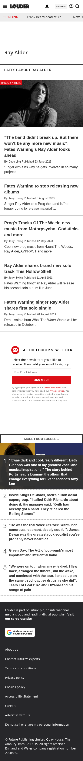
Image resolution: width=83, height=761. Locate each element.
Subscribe (61, 6)
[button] (5, 6)
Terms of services (53, 387)
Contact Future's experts (22, 659)
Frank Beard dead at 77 (44, 17)
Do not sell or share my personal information (37, 724)
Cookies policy (15, 687)
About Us (11, 649)
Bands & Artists (11, 82)
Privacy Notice (57, 390)
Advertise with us (17, 715)
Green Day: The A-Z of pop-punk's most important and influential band (41, 553)
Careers (10, 706)
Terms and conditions (20, 668)
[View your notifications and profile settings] (47, 6)
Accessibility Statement (21, 696)
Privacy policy (14, 678)
